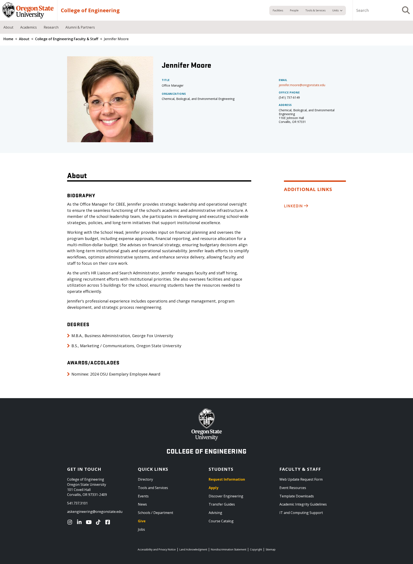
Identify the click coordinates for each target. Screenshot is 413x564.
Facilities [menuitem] (278, 10)
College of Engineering (90, 10)
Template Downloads (296, 496)
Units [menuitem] (335, 10)
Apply (213, 487)
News (142, 504)
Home (8, 39)
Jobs (141, 529)
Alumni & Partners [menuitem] (80, 27)
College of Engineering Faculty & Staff (66, 39)
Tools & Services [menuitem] (315, 10)
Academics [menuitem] (28, 27)
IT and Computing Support (301, 512)
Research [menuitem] (51, 27)
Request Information (227, 479)
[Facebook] (108, 522)
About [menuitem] (8, 27)
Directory (145, 479)
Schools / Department (155, 512)
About (24, 39)
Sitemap (271, 549)
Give (142, 521)
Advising (215, 512)
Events (143, 496)
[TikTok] (99, 522)
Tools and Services (153, 487)
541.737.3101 (77, 503)
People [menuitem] (294, 10)
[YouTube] (89, 522)
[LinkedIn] (80, 522)
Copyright (256, 549)
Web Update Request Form (301, 479)
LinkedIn (293, 205)
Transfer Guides (222, 504)
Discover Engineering (226, 496)
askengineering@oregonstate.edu (94, 511)
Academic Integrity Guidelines (303, 504)
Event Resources (292, 487)
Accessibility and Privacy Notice (157, 549)
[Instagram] (70, 522)
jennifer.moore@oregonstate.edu (302, 85)
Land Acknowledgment (193, 549)
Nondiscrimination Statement (228, 549)
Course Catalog (221, 521)
